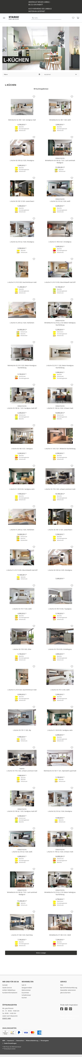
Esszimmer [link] (25, 993)
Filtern (6, 74)
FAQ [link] (61, 985)
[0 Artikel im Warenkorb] (78, 17)
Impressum (10, 1040)
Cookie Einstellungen (10, 1043)
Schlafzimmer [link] (26, 995)
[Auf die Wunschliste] (34, 96)
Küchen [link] (24, 998)
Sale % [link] (24, 985)
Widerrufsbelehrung (32, 1040)
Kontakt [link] (5, 985)
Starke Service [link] (7, 988)
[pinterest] (70, 1009)
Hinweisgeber (45, 1040)
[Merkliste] (73, 17)
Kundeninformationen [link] (9, 993)
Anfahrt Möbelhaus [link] (8, 990)
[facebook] (61, 1009)
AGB (3, 1040)
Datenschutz (20, 1040)
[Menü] (4, 17)
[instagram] (66, 1009)
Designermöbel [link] (27, 988)
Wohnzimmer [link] (26, 990)
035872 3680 (6, 1018)
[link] (41, 48)
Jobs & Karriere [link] (65, 993)
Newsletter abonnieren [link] (68, 990)
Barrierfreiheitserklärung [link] (68, 988)
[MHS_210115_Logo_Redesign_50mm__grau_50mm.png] (14, 17)
